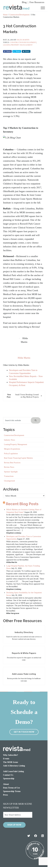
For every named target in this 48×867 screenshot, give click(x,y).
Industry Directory (24, 632)
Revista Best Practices (12, 463)
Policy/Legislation (11, 454)
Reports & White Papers (24, 653)
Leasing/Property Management (18, 45)
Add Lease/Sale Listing (24, 674)
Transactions (8, 476)
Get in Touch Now (24, 732)
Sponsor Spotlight (11, 472)
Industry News (9, 440)
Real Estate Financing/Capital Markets (18, 458)
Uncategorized (9, 481)
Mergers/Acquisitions (12, 449)
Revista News (9, 467)
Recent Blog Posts (22, 504)
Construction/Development (23, 42)
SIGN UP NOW (14, 825)
